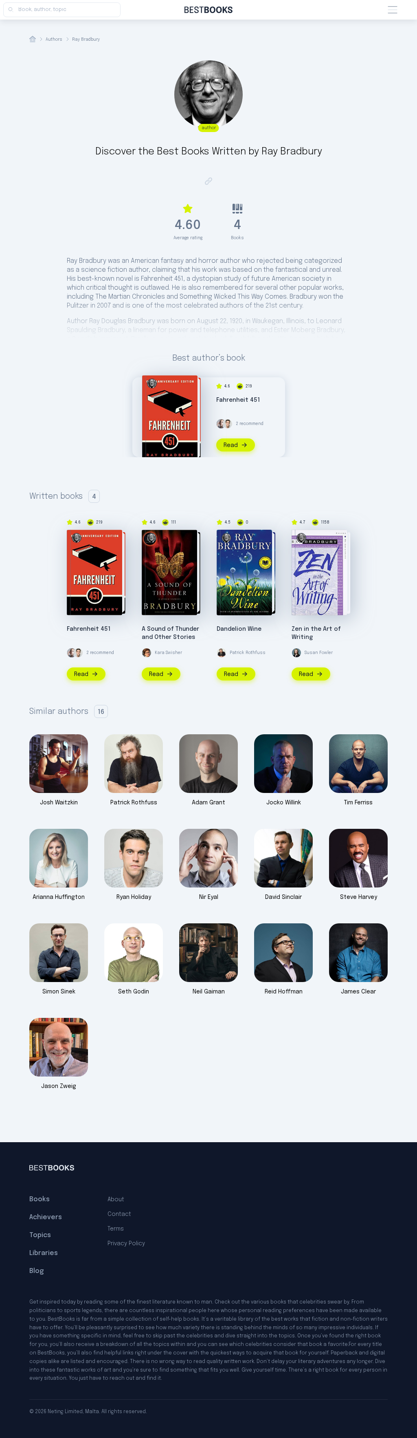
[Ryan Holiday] (228, 424)
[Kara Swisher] (146, 653)
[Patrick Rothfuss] (221, 653)
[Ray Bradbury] (152, 383)
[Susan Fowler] (296, 653)
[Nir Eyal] (221, 424)
